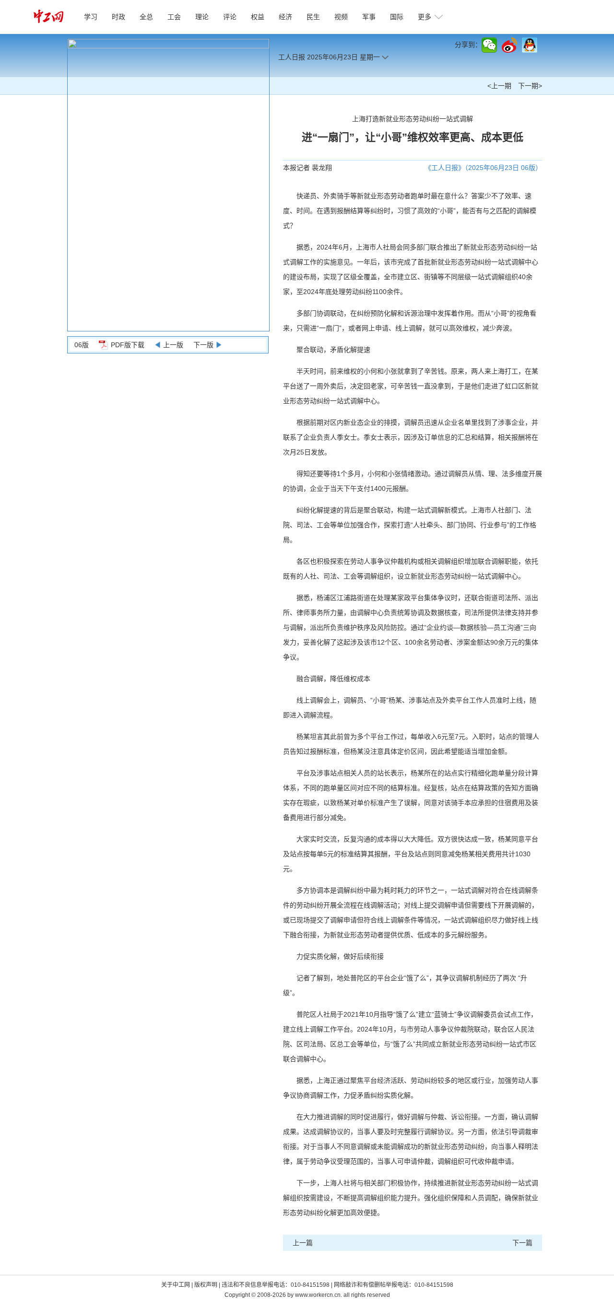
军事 (369, 17)
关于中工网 (175, 1285)
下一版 (203, 345)
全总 (146, 17)
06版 (81, 345)
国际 (396, 17)
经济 (285, 17)
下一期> (530, 86)
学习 (90, 17)
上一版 (173, 345)
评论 (229, 17)
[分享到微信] (489, 45)
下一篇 (522, 1243)
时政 (118, 17)
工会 (174, 17)
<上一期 (499, 86)
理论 (202, 17)
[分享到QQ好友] (529, 45)
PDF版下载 (127, 345)
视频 (341, 17)
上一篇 (303, 1243)
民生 (313, 17)
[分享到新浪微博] (509, 45)
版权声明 (206, 1285)
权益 (257, 17)
